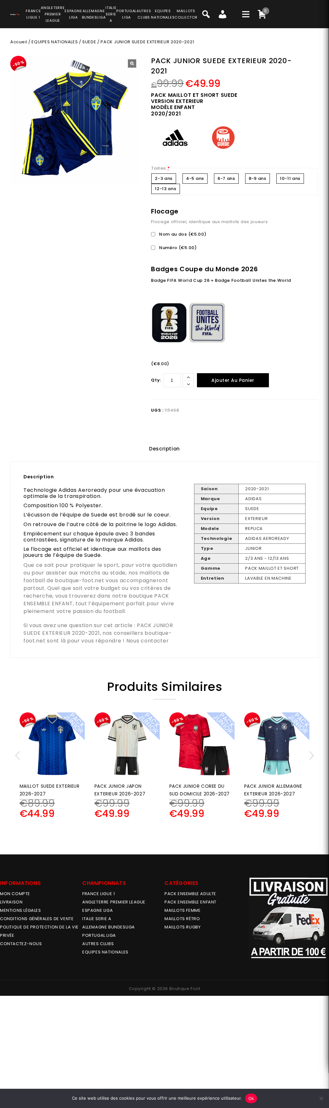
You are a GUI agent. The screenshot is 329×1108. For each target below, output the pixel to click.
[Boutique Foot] (14, 13)
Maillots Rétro (182, 919)
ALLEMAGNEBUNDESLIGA (93, 14)
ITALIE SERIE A (96, 919)
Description (164, 448)
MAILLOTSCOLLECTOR (185, 14)
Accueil (18, 42)
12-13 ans (165, 189)
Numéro (177, 248)
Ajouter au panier (232, 380)
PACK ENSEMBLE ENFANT (190, 902)
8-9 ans (257, 178)
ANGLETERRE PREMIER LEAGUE (53, 14)
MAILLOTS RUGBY (182, 927)
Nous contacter (147, 640)
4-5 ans (195, 178)
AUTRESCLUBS (144, 14)
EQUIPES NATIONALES (54, 42)
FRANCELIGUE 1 (33, 14)
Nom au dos (182, 234)
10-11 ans (290, 178)
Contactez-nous (21, 944)
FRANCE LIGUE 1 (98, 894)
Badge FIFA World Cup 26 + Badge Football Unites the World (221, 280)
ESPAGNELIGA (73, 14)
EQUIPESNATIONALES (162, 14)
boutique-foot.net (79, 580)
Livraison (11, 902)
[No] (321, 1098)
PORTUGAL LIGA (99, 935)
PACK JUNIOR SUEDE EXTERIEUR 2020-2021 (98, 629)
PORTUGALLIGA (126, 14)
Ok (251, 1098)
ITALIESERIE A (110, 14)
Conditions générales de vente (37, 919)
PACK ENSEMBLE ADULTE (190, 894)
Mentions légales (20, 910)
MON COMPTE (15, 894)
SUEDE (89, 42)
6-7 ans (226, 178)
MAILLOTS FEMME (182, 910)
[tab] (164, 448)
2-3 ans (164, 178)
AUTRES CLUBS (98, 944)
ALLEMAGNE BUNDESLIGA (108, 927)
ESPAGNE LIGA (97, 910)
